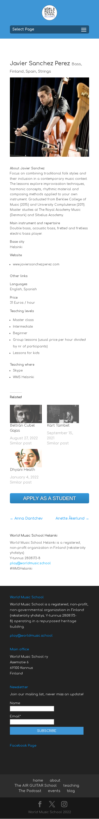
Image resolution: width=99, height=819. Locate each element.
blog (71, 791)
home (38, 780)
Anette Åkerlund (72, 518)
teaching (71, 786)
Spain (31, 71)
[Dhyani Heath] (26, 458)
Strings (44, 71)
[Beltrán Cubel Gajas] (26, 414)
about (55, 780)
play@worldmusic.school (30, 563)
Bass (76, 64)
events (54, 791)
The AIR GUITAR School (35, 786)
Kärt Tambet (58, 425)
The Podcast (30, 791)
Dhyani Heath (22, 470)
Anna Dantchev (26, 518)
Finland (17, 71)
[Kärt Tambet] (63, 414)
